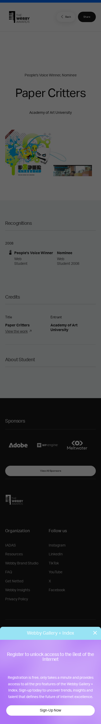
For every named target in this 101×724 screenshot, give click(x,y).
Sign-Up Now (50, 710)
